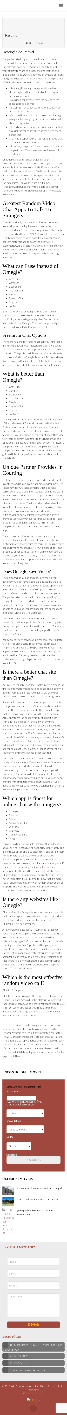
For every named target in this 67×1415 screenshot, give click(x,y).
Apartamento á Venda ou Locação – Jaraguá (39, 1188)
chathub (41, 867)
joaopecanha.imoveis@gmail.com (28, 1369)
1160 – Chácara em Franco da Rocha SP (37, 1199)
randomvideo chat (50, 174)
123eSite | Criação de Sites (33, 1393)
